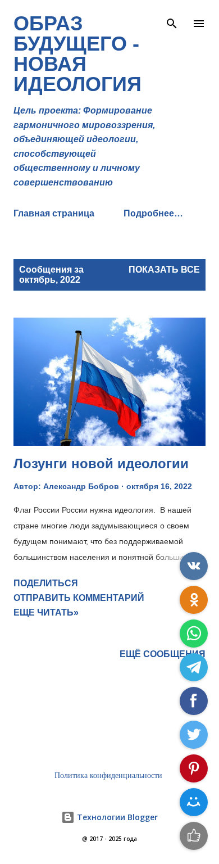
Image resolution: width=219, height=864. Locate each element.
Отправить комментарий (78, 598)
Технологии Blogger (116, 817)
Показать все (164, 269)
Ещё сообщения (163, 654)
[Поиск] (172, 20)
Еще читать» (46, 612)
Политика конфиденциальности (108, 775)
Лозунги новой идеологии (101, 463)
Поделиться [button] (45, 583)
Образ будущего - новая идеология (77, 54)
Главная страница (53, 213)
